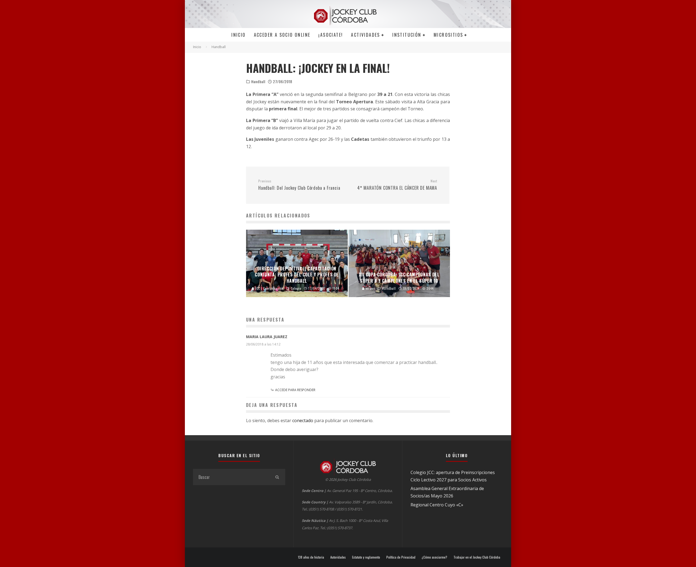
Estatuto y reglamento (366, 557)
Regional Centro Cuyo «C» (437, 505)
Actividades (365, 35)
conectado (302, 420)
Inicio (238, 35)
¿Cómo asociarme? (434, 557)
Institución (406, 35)
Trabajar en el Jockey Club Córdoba (476, 557)
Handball (258, 81)
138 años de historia (311, 557)
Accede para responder (295, 390)
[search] (277, 477)
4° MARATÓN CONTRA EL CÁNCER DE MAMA (397, 185)
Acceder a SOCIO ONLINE (282, 35)
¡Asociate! (330, 35)
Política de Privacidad (400, 557)
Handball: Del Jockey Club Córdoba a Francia (299, 185)
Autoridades (338, 557)
